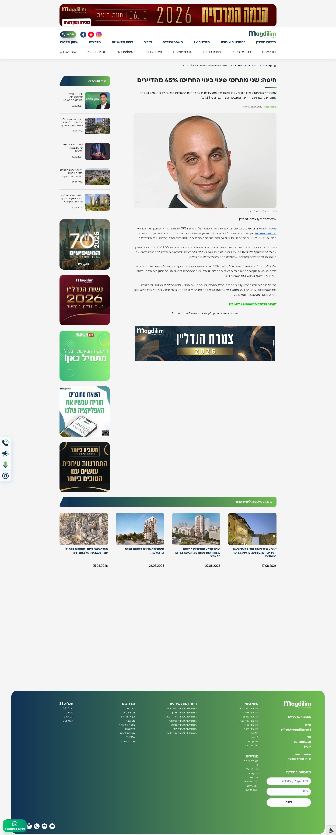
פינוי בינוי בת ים (250, 717)
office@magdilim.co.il (296, 729)
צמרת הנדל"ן (212, 52)
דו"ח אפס (130, 729)
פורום (255, 765)
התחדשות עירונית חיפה (184, 725)
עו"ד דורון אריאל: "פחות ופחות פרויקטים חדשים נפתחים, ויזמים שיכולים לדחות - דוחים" (74, 97)
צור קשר (253, 777)
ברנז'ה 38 (68, 708)
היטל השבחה (127, 733)
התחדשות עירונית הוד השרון (181, 733)
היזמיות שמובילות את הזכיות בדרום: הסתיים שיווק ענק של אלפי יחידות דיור (71, 173)
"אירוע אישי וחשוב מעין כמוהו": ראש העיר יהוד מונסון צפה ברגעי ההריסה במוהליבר (254, 553)
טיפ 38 (69, 713)
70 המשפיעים (182, 52)
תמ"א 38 (66, 704)
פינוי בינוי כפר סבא (249, 721)
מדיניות (254, 737)
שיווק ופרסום (69, 42)
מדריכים (95, 42)
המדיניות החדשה (265, 233)
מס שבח (130, 721)
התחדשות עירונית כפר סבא (182, 708)
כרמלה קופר (270, 107)
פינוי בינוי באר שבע (248, 708)
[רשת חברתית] (99, 35)
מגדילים (252, 756)
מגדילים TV (202, 42)
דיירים (148, 42)
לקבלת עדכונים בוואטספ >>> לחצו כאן (252, 304)
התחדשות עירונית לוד (185, 729)
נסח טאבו (130, 708)
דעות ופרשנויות (122, 42)
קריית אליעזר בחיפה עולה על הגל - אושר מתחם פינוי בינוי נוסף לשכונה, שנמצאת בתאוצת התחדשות (72, 122)
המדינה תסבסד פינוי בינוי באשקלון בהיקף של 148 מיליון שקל (72, 198)
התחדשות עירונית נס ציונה (183, 721)
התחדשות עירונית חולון (184, 713)
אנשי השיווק (68, 52)
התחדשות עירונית (233, 42)
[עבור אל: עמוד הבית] (262, 34)
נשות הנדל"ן (154, 52)
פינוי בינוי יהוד (251, 725)
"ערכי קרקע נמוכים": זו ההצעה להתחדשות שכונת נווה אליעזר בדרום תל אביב (197, 553)
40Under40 (126, 52)
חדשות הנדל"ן (266, 42)
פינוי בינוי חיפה (251, 729)
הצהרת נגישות (250, 781)
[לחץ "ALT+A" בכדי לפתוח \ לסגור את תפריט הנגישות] (331, 830)
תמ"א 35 (130, 737)
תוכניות (254, 733)
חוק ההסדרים (127, 741)
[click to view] (167, 15)
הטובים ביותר (241, 52)
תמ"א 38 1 (67, 717)
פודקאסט (269, 52)
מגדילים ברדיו (97, 52)
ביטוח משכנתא (127, 725)
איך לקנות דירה (127, 717)
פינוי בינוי (251, 704)
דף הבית (267, 65)
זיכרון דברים (128, 713)
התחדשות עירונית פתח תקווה (181, 717)
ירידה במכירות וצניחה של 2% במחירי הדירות (71, 147)
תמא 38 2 (68, 721)
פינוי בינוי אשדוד (250, 713)
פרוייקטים (253, 741)
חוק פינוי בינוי (251, 745)
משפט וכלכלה (173, 42)
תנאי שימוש (252, 786)
